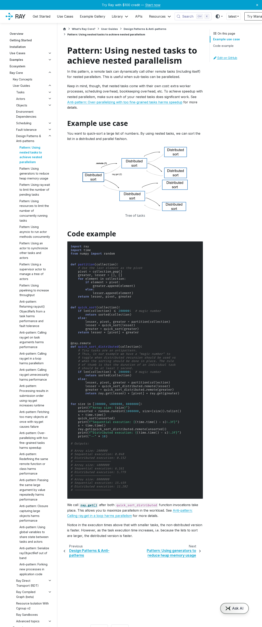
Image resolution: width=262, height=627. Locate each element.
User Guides (21, 85)
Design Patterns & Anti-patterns (28, 138)
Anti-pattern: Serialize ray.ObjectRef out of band (34, 553)
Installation (18, 46)
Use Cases (17, 53)
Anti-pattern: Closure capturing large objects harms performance (33, 513)
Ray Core (16, 72)
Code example (223, 45)
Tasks (20, 92)
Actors (20, 98)
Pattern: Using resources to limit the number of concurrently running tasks (34, 210)
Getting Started (21, 40)
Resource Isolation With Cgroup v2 (32, 605)
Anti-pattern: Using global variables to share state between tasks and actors (34, 534)
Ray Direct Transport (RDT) (27, 583)
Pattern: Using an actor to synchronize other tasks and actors (33, 250)
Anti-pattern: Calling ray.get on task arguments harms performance (32, 339)
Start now (152, 5)
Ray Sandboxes (27, 614)
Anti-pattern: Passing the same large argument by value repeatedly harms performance (33, 489)
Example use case (226, 39)
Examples (16, 59)
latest (232, 16)
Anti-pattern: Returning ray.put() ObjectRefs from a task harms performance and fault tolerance (32, 314)
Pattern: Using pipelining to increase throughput (34, 290)
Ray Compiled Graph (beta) (25, 594)
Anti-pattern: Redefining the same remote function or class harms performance (33, 463)
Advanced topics (28, 621)
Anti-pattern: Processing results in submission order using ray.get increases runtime (33, 395)
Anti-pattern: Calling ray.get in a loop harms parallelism (32, 358)
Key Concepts (22, 79)
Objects (21, 105)
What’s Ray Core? (83, 28)
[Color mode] (219, 16)
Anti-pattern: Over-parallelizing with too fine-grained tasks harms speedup (33, 440)
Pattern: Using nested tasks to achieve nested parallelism (30, 155)
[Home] (64, 29)
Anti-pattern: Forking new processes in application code (33, 569)
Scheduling (23, 123)
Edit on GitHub (227, 58)
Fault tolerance (26, 129)
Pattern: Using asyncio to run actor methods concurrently (34, 231)
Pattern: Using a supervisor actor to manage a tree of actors (32, 271)
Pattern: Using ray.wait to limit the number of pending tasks (34, 189)
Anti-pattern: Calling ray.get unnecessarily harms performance (34, 374)
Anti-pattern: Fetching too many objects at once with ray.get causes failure (34, 419)
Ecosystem (17, 66)
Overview (16, 33)
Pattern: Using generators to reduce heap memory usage (34, 173)
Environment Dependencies (26, 114)
